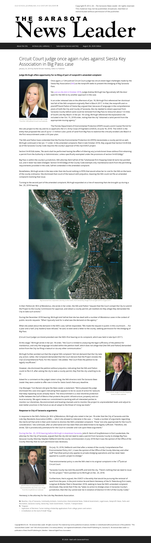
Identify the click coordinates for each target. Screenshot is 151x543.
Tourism (67, 504)
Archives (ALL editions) (41, 46)
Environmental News (75, 501)
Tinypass (25, 506)
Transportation (76, 504)
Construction (62, 501)
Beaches (25, 501)
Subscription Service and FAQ (67, 46)
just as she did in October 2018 (67, 92)
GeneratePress (83, 539)
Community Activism (48, 501)
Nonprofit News (115, 501)
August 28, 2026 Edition (92, 46)
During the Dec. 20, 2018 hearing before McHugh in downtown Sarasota (50, 433)
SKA (72, 83)
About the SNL (22, 46)
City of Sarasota (34, 501)
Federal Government (91, 501)
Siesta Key (45, 504)
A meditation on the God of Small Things (37, 511)
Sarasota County (34, 504)
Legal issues (103, 501)
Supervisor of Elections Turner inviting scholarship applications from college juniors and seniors (57, 508)
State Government (56, 504)
